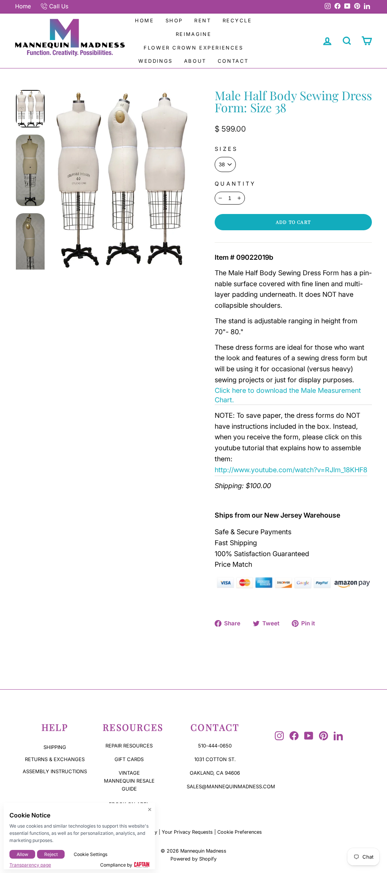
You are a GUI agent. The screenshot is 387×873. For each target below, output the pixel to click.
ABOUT (195, 61)
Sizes (226, 149)
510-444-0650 (215, 746)
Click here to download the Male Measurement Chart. (288, 395)
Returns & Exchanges (55, 759)
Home (23, 6)
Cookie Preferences (239, 832)
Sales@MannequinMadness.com (231, 786)
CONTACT (233, 61)
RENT (202, 20)
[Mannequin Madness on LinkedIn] (338, 735)
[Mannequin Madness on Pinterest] (323, 735)
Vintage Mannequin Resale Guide (129, 781)
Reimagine (193, 34)
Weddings (155, 61)
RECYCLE (237, 20)
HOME (144, 20)
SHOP (174, 20)
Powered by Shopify (193, 859)
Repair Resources (129, 746)
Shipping (54, 747)
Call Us (58, 6)
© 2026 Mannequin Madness (193, 851)
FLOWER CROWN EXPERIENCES (193, 48)
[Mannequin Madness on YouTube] (308, 735)
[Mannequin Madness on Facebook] (294, 735)
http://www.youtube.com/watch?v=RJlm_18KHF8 (291, 470)
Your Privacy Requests (187, 832)
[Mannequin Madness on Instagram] (279, 735)
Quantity (235, 183)
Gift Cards (129, 759)
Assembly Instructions (55, 771)
